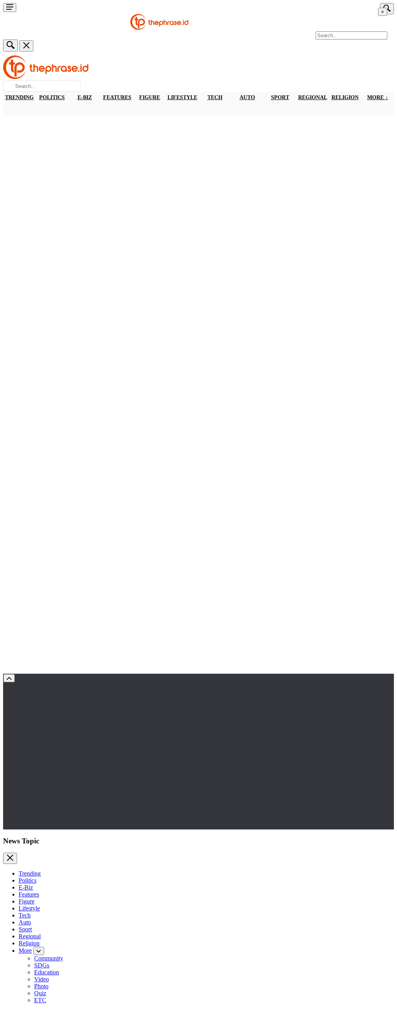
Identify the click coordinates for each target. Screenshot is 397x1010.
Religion (345, 97)
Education (46, 972)
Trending (19, 97)
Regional (312, 97)
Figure (149, 97)
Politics (52, 97)
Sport (280, 97)
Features (117, 97)
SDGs (41, 965)
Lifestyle (182, 97)
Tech (215, 97)
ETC (40, 1000)
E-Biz (85, 97)
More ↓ (377, 97)
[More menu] (9, 7)
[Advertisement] (198, 173)
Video (41, 979)
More (25, 950)
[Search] (10, 46)
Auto (247, 97)
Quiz (40, 993)
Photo (41, 986)
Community (48, 958)
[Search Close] (26, 46)
